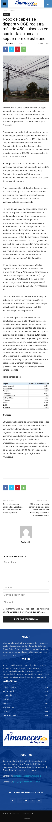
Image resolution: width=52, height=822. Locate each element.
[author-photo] (26, 538)
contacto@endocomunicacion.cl (27, 776)
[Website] (39, 800)
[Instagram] (19, 800)
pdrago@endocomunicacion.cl (26, 781)
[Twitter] (11, 49)
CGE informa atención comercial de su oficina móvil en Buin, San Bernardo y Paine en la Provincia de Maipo (39, 510)
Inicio (5, 10)
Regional (12, 10)
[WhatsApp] (23, 49)
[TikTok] (32, 800)
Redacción (9, 43)
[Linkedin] (26, 800)
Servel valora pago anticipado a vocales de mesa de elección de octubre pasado (13, 508)
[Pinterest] (17, 49)
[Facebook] (5, 49)
